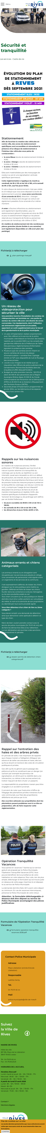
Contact (4, 1102)
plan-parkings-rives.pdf (21, 256)
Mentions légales (8, 1105)
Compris (5, 1131)
